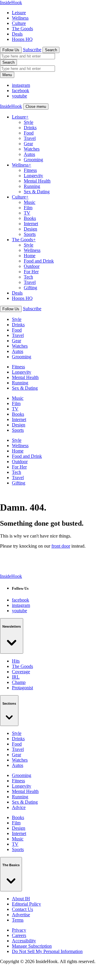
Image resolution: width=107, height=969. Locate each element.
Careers (19, 935)
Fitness (30, 170)
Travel (30, 138)
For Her (31, 271)
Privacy (19, 930)
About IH (21, 898)
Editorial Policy (26, 903)
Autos (29, 154)
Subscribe (32, 49)
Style (28, 122)
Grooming (33, 159)
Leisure (19, 12)
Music (29, 202)
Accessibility (24, 940)
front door (60, 546)
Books (30, 218)
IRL (16, 676)
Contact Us (22, 909)
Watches (32, 148)
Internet (31, 223)
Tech (28, 276)
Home (29, 255)
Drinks (30, 127)
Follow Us (10, 50)
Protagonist (22, 687)
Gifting (30, 287)
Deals (17, 33)
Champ (19, 682)
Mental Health (37, 180)
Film (28, 207)
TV (27, 212)
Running (32, 186)
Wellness (20, 17)
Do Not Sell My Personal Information (47, 951)
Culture (19, 23)
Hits (16, 660)
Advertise (21, 914)
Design (30, 228)
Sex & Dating (37, 191)
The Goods (22, 28)
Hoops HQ (22, 39)
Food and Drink (39, 260)
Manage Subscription (32, 946)
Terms (17, 919)
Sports (30, 234)
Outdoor (32, 266)
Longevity (33, 175)
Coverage (21, 671)
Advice (19, 807)
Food (29, 132)
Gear (28, 143)
